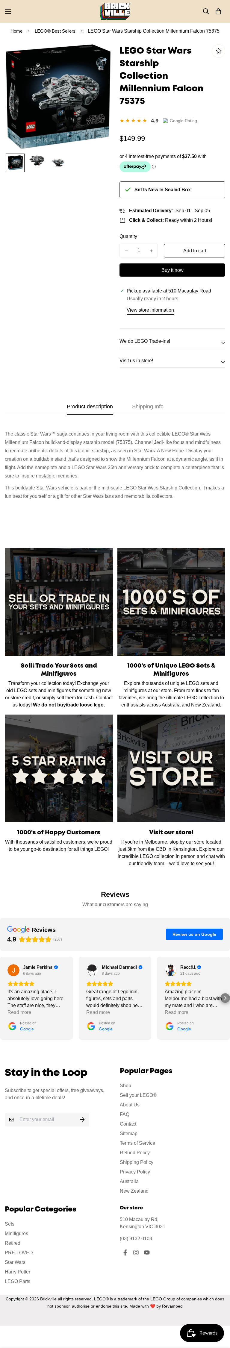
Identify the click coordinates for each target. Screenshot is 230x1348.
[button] (218, 11)
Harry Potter (17, 1271)
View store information (150, 310)
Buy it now (172, 270)
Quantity (128, 236)
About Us (130, 1104)
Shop (125, 1085)
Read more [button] (19, 1012)
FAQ (124, 1114)
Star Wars (15, 1262)
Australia (129, 1181)
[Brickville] (115, 11)
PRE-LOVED (19, 1252)
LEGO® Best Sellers (55, 31)
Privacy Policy (135, 1171)
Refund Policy (135, 1152)
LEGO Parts (17, 1281)
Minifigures (16, 1233)
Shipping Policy (136, 1162)
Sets (9, 1223)
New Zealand (134, 1191)
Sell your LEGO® (138, 1095)
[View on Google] (13, 970)
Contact (128, 1123)
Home (16, 31)
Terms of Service (137, 1143)
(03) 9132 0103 (136, 1238)
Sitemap (128, 1133)
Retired (12, 1243)
